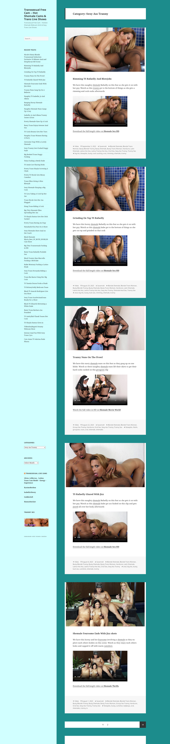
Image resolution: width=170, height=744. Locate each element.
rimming (110, 153)
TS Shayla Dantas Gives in (33, 323)
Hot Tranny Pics (38, 536)
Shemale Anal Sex (120, 290)
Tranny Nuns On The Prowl (34, 76)
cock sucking (98, 153)
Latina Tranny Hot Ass (99, 151)
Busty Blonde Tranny (87, 149)
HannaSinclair (30, 502)
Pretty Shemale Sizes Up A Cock (36, 121)
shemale (96, 85)
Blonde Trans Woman (129, 286)
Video (77, 146)
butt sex (92, 293)
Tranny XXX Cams (44, 536)
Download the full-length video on (96, 131)
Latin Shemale (129, 288)
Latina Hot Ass (85, 151)
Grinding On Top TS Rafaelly (34, 72)
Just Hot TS (33, 536)
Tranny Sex (132, 151)
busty (90, 153)
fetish (135, 427)
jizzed (75, 506)
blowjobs (83, 153)
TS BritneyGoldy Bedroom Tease (36, 287)
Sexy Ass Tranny (121, 151)
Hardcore (126, 149)
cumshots (108, 646)
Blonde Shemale (116, 146)
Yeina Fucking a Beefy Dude (34, 161)
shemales (99, 429)
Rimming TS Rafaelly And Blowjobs (92, 78)
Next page (143, 724)
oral (104, 153)
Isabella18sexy (30, 492)
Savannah (103, 146)
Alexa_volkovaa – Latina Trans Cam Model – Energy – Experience (35, 480)
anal (76, 293)
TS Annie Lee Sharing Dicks (34, 165)
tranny (96, 88)
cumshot (83, 569)
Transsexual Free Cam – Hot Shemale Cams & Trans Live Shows (35, 14)
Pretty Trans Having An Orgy (35, 223)
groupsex (100, 369)
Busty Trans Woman (114, 149)
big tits (77, 153)
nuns (82, 429)
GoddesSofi (28, 497)
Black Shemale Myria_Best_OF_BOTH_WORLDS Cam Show (36, 239)
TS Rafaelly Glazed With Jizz (34, 80)
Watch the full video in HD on (97, 410)
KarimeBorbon (30, 487)
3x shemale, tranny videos (27, 536)
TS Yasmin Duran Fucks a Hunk (35, 283)
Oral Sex (111, 151)
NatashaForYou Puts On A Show (36, 227)
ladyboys (126, 706)
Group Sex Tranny (79, 427)
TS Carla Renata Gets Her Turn (35, 132)
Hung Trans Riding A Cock (34, 206)
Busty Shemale (100, 149)
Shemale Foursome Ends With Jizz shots (95, 633)
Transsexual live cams (36, 473)
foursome (102, 639)
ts (87, 708)
